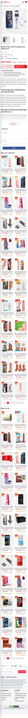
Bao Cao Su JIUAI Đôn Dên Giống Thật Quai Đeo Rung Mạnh (21, 376)
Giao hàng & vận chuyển (21, 693)
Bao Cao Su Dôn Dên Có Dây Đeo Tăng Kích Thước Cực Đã (21, 396)
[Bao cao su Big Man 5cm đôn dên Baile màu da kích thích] (20, 264)
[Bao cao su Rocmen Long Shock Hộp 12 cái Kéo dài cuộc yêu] (20, 499)
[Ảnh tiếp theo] (25, 21)
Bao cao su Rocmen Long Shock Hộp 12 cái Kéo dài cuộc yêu (20, 508)
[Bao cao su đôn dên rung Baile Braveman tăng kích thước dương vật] (7, 387)
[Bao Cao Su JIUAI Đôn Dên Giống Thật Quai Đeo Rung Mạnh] (20, 367)
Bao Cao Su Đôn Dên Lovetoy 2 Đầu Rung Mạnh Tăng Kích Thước (7, 355)
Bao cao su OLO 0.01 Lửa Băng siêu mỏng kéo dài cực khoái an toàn (7, 426)
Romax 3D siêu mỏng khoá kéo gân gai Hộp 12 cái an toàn (21, 652)
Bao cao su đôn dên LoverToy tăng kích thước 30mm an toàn (21, 314)
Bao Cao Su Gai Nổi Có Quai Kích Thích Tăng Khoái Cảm (7, 273)
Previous (2, 40)
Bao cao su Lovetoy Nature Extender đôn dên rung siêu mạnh (7, 376)
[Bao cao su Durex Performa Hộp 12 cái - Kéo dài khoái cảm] (7, 540)
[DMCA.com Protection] (14, 706)
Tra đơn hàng (22, 671)
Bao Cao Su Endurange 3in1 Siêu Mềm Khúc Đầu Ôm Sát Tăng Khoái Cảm (20, 355)
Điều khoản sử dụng (6, 693)
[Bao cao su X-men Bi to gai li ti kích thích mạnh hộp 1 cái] (20, 478)
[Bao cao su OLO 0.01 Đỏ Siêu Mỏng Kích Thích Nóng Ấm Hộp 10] (7, 458)
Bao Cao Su (5, 408)
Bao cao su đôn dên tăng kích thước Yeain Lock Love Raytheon (20, 170)
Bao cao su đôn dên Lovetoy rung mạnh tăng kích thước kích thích (7, 191)
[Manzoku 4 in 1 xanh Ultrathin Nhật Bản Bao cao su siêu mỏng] (7, 622)
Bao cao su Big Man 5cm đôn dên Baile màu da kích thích (21, 273)
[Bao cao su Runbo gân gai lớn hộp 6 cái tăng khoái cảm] (7, 581)
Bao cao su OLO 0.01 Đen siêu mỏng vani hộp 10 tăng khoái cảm (21, 528)
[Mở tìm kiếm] (23, 2)
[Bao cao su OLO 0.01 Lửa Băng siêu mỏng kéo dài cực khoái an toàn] (7, 417)
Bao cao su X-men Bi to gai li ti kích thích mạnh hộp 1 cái (20, 487)
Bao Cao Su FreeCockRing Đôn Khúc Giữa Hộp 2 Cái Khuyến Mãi (21, 335)
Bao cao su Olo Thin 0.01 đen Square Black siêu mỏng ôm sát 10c (20, 610)
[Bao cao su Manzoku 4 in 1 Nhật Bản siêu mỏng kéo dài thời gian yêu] (7, 602)
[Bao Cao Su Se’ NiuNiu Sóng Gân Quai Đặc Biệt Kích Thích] (7, 285)
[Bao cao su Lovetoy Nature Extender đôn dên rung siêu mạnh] (7, 367)
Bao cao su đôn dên (12, 58)
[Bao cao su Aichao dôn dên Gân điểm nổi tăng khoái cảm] (7, 305)
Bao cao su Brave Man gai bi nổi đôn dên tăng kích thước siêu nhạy (21, 191)
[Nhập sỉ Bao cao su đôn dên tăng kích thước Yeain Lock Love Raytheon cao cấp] (20, 161)
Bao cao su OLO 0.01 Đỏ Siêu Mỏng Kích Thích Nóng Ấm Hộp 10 (7, 467)
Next (26, 40)
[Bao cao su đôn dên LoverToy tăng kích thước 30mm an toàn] (20, 305)
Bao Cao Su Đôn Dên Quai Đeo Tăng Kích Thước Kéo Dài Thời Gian (21, 232)
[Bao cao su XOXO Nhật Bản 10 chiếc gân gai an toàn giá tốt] (7, 643)
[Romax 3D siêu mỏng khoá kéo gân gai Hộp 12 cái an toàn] (20, 643)
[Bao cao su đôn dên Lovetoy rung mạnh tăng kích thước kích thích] (7, 182)
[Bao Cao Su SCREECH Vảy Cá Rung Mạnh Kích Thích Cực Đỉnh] (20, 285)
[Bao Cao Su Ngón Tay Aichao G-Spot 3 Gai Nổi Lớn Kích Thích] (20, 622)
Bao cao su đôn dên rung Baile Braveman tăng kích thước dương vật (7, 396)
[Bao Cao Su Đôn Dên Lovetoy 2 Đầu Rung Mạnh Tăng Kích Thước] (7, 346)
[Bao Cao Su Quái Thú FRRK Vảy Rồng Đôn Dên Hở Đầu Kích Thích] (7, 202)
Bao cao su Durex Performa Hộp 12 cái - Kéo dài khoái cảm (7, 549)
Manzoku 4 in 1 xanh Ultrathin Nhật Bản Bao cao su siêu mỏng (7, 631)
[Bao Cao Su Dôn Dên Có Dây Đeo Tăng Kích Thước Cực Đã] (20, 387)
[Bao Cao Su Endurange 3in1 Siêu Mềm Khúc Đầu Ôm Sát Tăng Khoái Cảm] (20, 346)
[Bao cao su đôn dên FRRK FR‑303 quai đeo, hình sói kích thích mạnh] (20, 202)
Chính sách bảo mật (6, 695)
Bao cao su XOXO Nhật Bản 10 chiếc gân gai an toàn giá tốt (7, 652)
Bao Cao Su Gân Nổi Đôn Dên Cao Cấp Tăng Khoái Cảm (7, 335)
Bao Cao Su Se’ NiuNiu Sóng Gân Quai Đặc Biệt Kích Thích (7, 293)
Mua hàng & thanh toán (20, 695)
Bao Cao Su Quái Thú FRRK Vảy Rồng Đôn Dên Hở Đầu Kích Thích (7, 211)
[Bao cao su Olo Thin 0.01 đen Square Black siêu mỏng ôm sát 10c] (20, 602)
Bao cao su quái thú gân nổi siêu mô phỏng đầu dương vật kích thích (7, 252)
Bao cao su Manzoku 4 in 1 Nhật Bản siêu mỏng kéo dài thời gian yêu (7, 610)
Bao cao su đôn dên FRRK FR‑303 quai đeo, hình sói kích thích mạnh (21, 211)
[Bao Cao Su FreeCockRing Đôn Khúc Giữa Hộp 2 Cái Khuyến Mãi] (20, 326)
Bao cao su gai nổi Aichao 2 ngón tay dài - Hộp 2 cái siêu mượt (21, 549)
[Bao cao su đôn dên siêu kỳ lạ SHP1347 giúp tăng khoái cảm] (20, 243)
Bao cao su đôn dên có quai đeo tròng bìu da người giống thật (7, 170)
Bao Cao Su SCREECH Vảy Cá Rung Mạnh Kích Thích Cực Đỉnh (21, 293)
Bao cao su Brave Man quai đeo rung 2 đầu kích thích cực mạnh (7, 232)
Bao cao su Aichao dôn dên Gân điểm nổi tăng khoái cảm (7, 314)
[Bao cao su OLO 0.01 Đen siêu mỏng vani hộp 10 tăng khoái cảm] (20, 520)
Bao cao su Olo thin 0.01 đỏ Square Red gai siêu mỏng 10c (20, 569)
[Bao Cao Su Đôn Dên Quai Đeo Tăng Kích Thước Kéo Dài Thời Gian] (20, 223)
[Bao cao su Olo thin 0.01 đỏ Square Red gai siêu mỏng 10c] (20, 561)
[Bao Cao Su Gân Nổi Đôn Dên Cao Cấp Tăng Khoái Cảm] (7, 326)
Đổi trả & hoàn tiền (19, 701)
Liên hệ (3, 699)
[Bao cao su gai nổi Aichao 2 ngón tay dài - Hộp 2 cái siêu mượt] (20, 540)
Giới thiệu (4, 697)
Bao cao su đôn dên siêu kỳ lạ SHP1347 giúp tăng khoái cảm (20, 252)
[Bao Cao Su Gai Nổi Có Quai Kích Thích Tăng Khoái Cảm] (7, 264)
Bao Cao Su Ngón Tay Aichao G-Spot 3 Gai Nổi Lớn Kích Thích (20, 631)
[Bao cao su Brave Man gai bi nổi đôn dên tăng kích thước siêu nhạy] (20, 182)
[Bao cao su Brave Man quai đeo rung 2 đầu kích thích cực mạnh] (7, 223)
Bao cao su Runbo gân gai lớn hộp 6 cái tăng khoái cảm (7, 590)
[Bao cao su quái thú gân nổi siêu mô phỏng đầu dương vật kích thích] (7, 243)
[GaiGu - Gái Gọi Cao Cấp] (7, 2)
